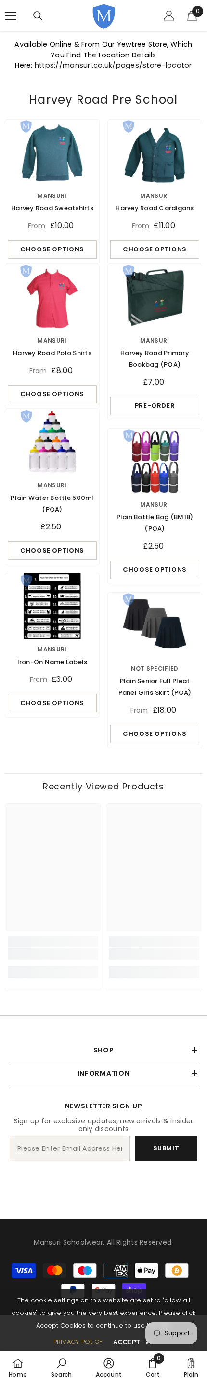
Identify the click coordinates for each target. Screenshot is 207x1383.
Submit (166, 1148)
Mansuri (52, 196)
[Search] (38, 16)
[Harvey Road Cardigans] (155, 153)
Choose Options (52, 249)
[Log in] (169, 16)
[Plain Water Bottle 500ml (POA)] (52, 442)
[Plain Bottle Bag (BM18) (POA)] (155, 462)
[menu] (10, 16)
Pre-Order (155, 405)
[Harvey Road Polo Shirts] (52, 297)
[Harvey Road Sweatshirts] (52, 153)
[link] (53, 954)
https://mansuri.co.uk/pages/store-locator (113, 65)
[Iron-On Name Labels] (52, 606)
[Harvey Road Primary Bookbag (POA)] (155, 297)
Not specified (155, 668)
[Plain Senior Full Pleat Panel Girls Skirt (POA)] (155, 626)
